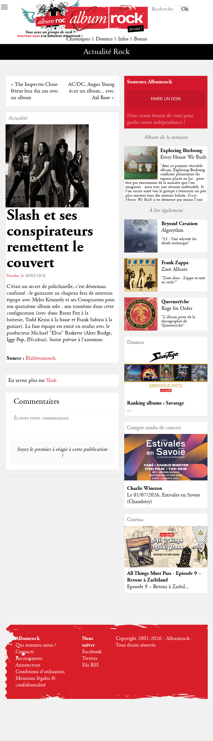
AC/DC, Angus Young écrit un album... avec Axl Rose (91, 91)
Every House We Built (183, 157)
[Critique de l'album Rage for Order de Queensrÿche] (141, 329)
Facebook (92, 652)
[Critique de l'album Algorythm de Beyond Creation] (141, 251)
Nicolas (13, 276)
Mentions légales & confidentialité (36, 681)
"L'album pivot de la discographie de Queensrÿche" (178, 321)
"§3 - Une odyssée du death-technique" (179, 241)
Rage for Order (176, 308)
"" (165, 189)
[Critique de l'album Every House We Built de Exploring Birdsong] (141, 178)
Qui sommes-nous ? (36, 645)
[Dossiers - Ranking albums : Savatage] (165, 393)
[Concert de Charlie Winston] (165, 479)
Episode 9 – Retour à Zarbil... (158, 586)
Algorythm (172, 230)
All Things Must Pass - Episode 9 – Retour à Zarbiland (164, 576)
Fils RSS (90, 665)
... (129, 409)
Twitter (89, 658)
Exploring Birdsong (181, 150)
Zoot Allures (174, 269)
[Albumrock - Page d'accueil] (106, 31)
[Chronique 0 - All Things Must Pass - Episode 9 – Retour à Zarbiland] (165, 551)
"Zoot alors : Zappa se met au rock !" (183, 280)
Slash (51, 380)
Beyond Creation (179, 223)
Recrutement (29, 658)
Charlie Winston (144, 488)
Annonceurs (28, 665)
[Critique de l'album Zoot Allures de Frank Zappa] (141, 290)
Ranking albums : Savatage (155, 403)
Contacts (25, 652)
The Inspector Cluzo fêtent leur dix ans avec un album (35, 91)
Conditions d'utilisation (40, 671)
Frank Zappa (174, 262)
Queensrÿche (175, 302)
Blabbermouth (41, 358)
